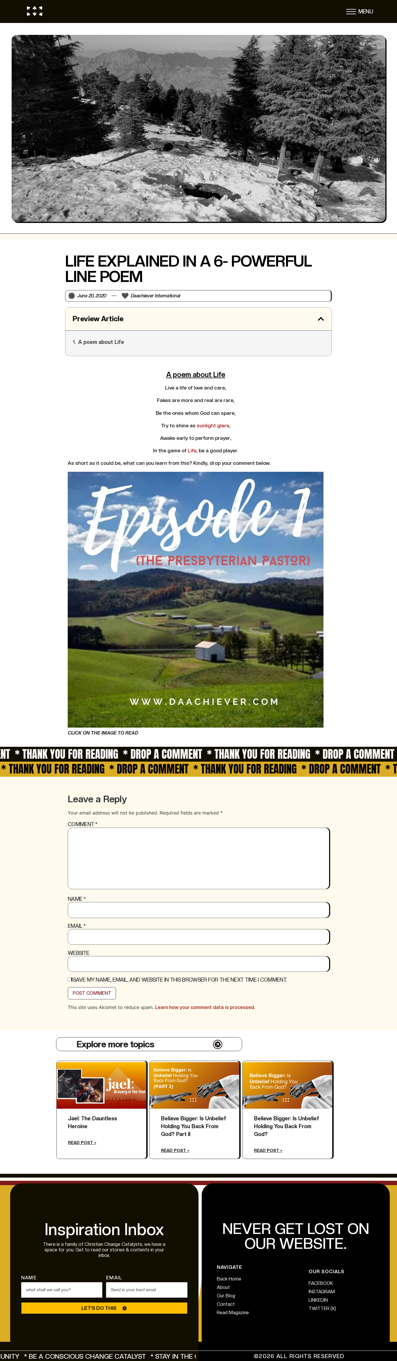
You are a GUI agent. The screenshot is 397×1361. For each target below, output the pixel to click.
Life (191, 450)
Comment (82, 824)
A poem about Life (101, 342)
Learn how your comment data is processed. (205, 1007)
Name (76, 899)
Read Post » (82, 1142)
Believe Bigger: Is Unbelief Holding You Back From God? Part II (193, 1126)
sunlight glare (212, 425)
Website (78, 953)
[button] (351, 13)
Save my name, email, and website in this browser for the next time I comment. (180, 980)
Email (76, 926)
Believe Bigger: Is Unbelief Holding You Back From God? (286, 1126)
